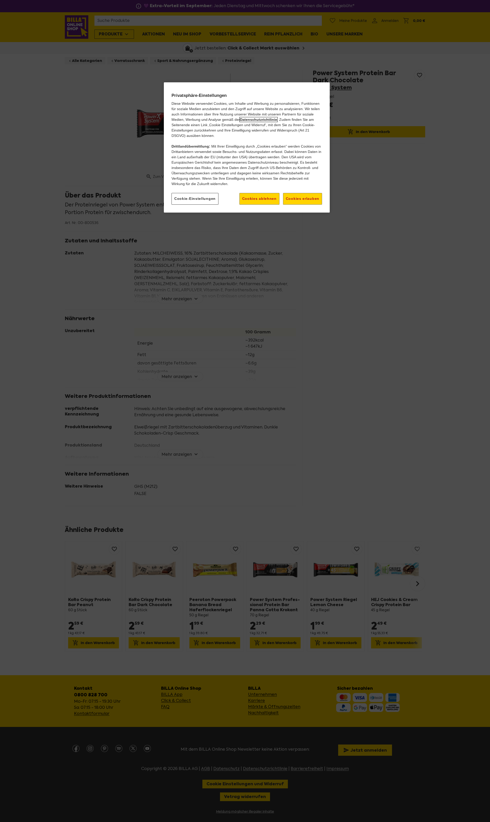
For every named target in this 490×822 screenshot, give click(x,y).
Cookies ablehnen (259, 199)
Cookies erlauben (302, 199)
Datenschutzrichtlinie (258, 120)
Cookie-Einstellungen (195, 199)
